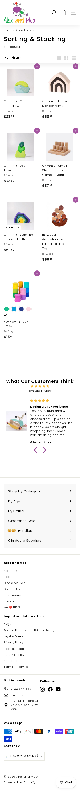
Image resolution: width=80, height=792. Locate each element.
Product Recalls (15, 649)
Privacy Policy (14, 642)
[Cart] (63, 12)
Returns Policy (14, 655)
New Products (14, 595)
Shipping (10, 661)
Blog (7, 577)
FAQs (7, 624)
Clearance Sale (15, 583)
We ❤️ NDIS (12, 607)
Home (7, 30)
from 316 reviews (39, 391)
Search (9, 601)
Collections (23, 30)
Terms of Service (16, 667)
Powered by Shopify (20, 782)
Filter (15, 57)
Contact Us (12, 589)
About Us (10, 571)
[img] (40, 386)
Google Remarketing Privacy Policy (29, 630)
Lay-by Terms (14, 636)
